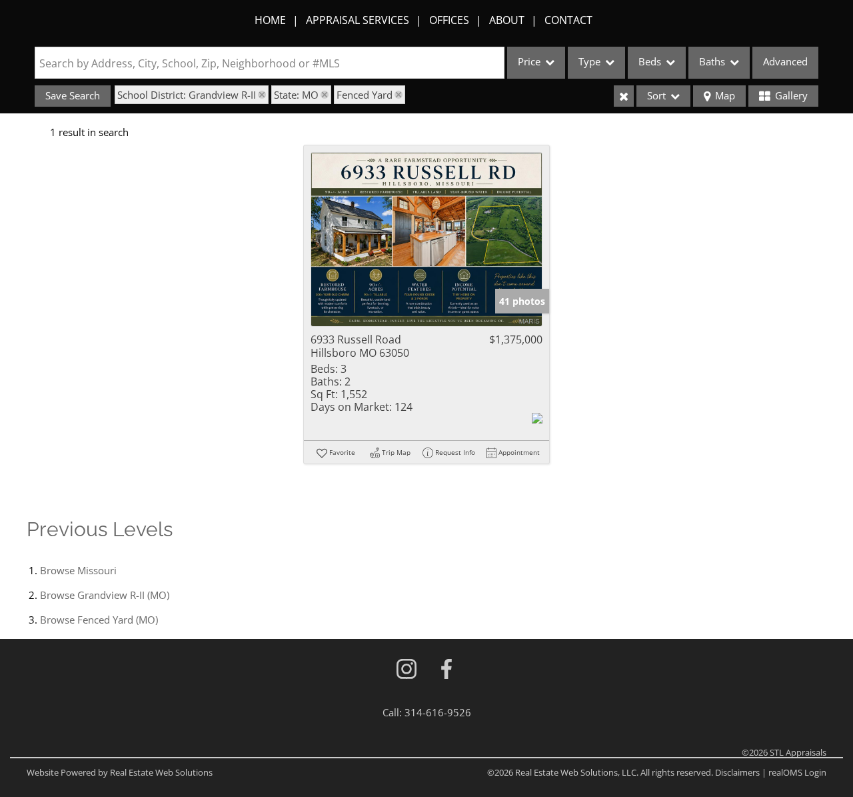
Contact (568, 20)
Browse (78, 570)
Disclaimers (737, 772)
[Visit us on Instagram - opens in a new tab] (407, 670)
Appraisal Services (357, 20)
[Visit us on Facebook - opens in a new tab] (446, 670)
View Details (427, 239)
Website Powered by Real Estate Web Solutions (120, 772)
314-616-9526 (438, 712)
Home (270, 20)
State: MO (296, 94)
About (506, 20)
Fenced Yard (365, 94)
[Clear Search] (624, 96)
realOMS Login (797, 772)
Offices (449, 20)
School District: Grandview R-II (186, 94)
